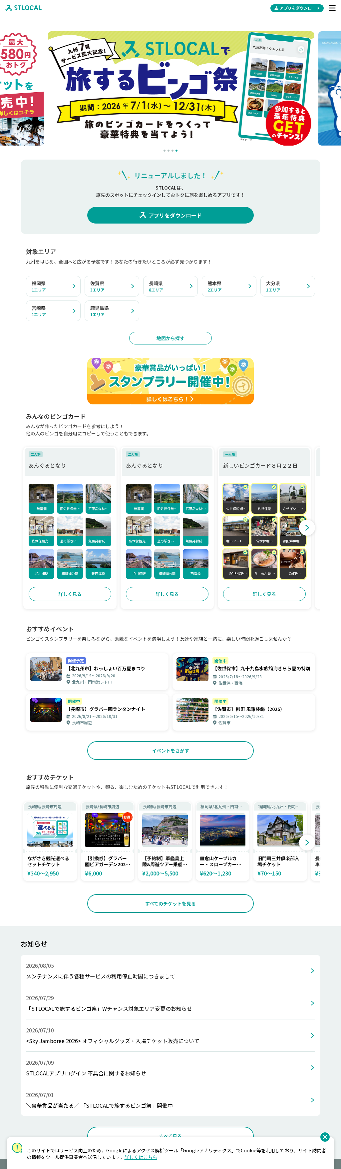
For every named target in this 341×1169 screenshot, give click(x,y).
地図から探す (170, 338)
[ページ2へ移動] (169, 151)
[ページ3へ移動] (172, 151)
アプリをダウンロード (175, 215)
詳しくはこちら (141, 1157)
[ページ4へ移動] (176, 151)
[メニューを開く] (332, 8)
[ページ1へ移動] (165, 151)
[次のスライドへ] (307, 528)
